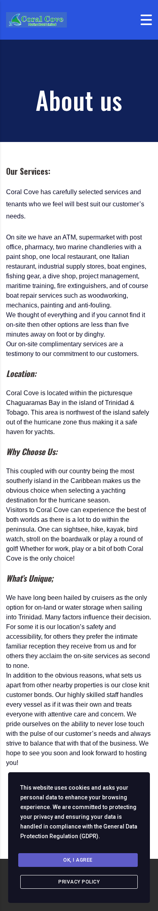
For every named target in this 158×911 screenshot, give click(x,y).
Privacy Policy (79, 882)
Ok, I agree (78, 860)
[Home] (36, 19)
